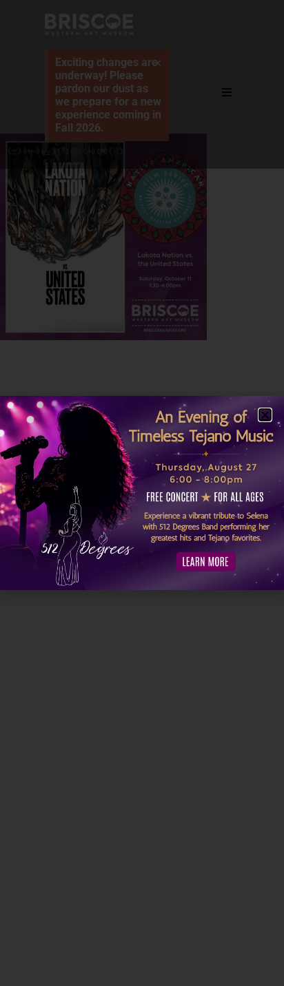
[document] (142, 493)
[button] (265, 415)
